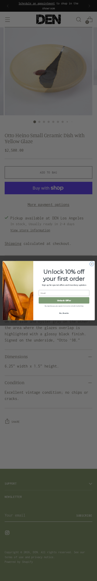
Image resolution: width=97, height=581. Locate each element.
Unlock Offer (64, 300)
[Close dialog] (91, 264)
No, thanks (64, 312)
